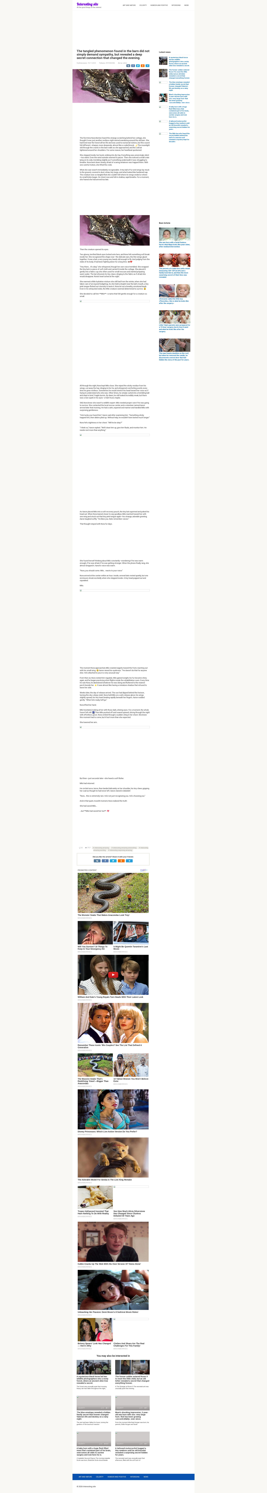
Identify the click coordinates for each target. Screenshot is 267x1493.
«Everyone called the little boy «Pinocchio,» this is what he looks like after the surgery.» (174, 301)
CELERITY (143, 5)
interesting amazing (101, 848)
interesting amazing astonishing (124, 848)
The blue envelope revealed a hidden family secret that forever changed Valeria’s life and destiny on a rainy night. (93, 1415)
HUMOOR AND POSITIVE (159, 5)
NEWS (186, 5)
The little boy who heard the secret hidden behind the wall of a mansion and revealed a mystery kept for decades (179, 138)
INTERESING (176, 5)
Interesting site (87, 4)
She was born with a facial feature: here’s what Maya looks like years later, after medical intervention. (174, 244)
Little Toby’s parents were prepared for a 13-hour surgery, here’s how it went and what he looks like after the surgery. (174, 328)
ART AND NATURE (129, 5)
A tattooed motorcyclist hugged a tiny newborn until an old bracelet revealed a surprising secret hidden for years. (131, 1451)
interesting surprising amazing (121, 850)
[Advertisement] (133, 28)
